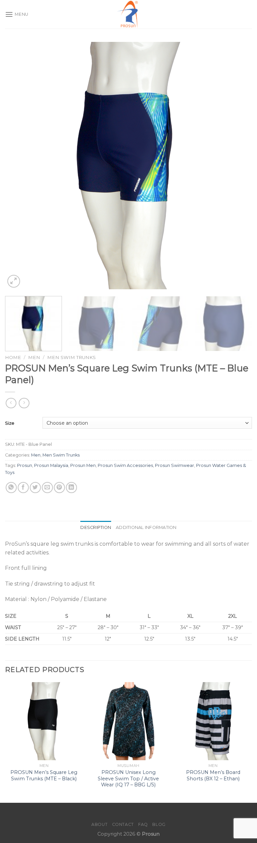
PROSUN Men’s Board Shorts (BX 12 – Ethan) (213, 775)
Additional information (146, 527)
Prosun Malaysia (51, 465)
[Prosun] (128, 14)
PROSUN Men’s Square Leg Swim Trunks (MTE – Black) (43, 775)
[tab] (95, 527)
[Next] (239, 165)
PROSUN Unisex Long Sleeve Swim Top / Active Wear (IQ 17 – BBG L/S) (128, 778)
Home (13, 357)
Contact (123, 824)
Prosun (24, 465)
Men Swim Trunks (71, 357)
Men (34, 357)
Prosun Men (83, 465)
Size (9, 423)
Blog (158, 824)
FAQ (143, 824)
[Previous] (18, 165)
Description (95, 527)
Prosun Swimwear (174, 465)
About (99, 824)
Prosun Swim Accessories (125, 465)
